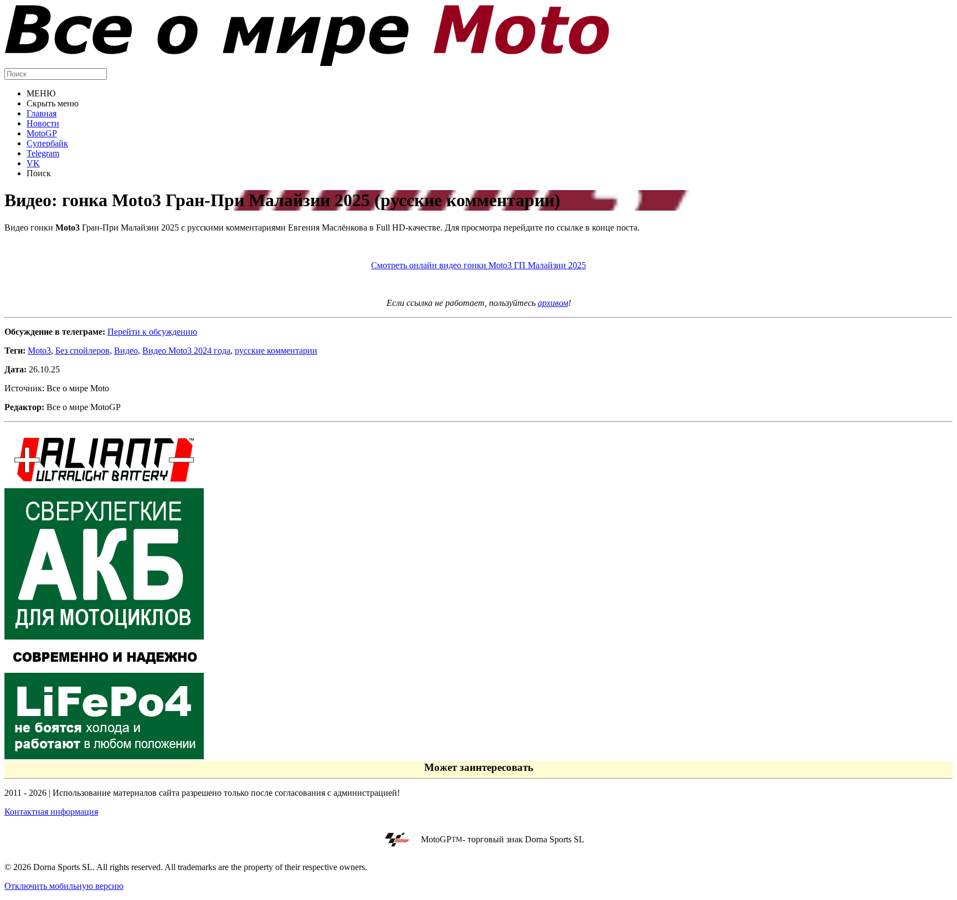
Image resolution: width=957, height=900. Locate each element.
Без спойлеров (82, 350)
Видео (126, 350)
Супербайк (47, 143)
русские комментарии (276, 350)
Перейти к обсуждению (152, 331)
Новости (43, 123)
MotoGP (42, 133)
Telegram (43, 153)
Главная (41, 113)
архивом (553, 303)
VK (33, 163)
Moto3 (39, 350)
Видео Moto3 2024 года (186, 350)
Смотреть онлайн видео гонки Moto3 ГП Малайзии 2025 (478, 265)
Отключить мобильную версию (64, 886)
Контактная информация (51, 811)
